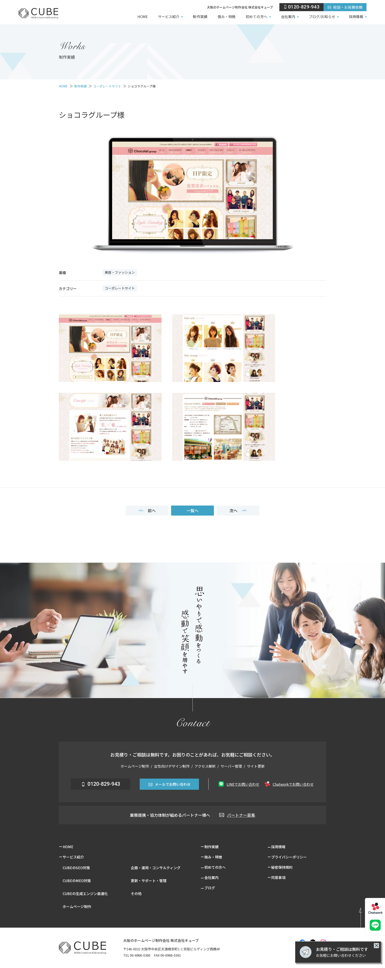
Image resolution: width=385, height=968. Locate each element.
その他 (136, 893)
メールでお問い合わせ (172, 784)
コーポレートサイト (120, 288)
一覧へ (192, 510)
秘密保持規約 (282, 867)
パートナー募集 (241, 815)
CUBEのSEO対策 (76, 867)
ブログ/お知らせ (322, 16)
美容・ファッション (120, 272)
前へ (152, 510)
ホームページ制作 (77, 906)
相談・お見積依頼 (347, 7)
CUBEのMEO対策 (77, 880)
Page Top (367, 916)
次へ (233, 510)
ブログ (209, 887)
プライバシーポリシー (289, 857)
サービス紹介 (168, 16)
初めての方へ (256, 16)
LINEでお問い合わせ (243, 784)
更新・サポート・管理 (148, 880)
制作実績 (200, 16)
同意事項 (278, 877)
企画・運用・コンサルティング (155, 867)
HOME (142, 16)
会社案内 (288, 16)
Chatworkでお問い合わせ (293, 784)
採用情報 (356, 16)
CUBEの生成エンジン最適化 (85, 893)
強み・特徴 (227, 16)
